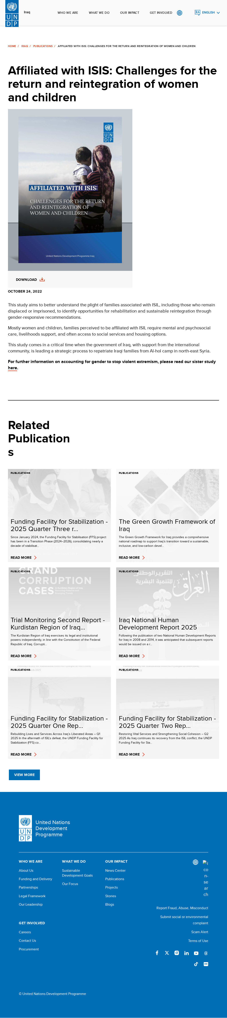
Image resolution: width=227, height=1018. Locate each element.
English (208, 12)
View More (24, 774)
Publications (43, 46)
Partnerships (28, 887)
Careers (25, 932)
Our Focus (70, 883)
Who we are (68, 12)
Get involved (161, 12)
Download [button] (26, 279)
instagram (176, 953)
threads (206, 953)
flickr (206, 964)
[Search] (205, 878)
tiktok (196, 964)
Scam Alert (199, 931)
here (12, 367)
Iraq (27, 12)
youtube (196, 953)
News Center (115, 870)
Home (12, 46)
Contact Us (27, 940)
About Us (26, 870)
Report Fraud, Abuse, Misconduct (182, 908)
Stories (110, 896)
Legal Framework (32, 896)
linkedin (186, 953)
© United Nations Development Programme (52, 993)
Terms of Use (198, 940)
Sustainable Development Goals (77, 873)
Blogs (109, 904)
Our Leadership (31, 904)
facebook (157, 953)
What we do (99, 12)
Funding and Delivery (35, 879)
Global (179, 13)
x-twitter (167, 953)
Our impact (129, 12)
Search (188, 13)
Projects (111, 887)
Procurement (29, 949)
